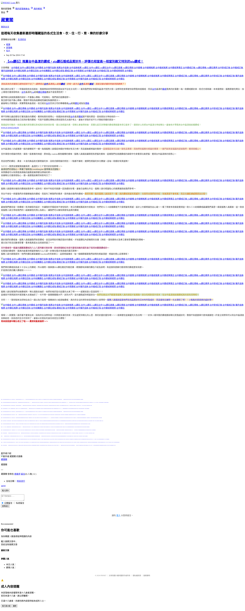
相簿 (8, 44)
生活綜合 (22, 39)
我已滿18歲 (6, 606)
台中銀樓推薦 (149, 67)
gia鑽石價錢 (128, 67)
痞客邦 (17, 474)
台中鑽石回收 (33, 70)
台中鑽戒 (39, 67)
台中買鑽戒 (79, 70)
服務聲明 (146, 575)
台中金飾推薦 (75, 67)
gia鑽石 (85, 67)
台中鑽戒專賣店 (175, 67)
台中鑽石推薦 (20, 70)
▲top (3, 486)
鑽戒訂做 (69, 70)
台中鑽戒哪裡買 (117, 70)
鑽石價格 (42, 92)
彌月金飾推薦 (7, 70)
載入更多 (5, 491)
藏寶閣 (7, 19)
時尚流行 (21, 481)
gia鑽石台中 (105, 67)
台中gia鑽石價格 (27, 67)
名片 (8, 51)
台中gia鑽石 (94, 67)
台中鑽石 (129, 70)
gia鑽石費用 (212, 67)
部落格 (9, 48)
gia (33, 92)
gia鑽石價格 (201, 67)
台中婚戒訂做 (237, 67)
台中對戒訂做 (224, 67)
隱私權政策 (137, 575)
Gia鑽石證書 (116, 67)
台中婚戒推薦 (161, 67)
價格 (87, 103)
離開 (14, 606)
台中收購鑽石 (45, 70)
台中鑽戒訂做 (189, 67)
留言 (23, 474)
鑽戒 (63, 83)
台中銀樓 (138, 67)
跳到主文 (5, 27)
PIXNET (103, 575)
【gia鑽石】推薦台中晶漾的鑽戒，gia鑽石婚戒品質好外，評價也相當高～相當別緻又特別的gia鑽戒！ (75, 61)
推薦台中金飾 (63, 67)
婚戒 (91, 83)
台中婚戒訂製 (103, 70)
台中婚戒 (15, 67)
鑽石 (77, 103)
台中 (46, 83)
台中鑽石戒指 (58, 70)
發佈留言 (5, 506)
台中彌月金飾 (50, 67)
